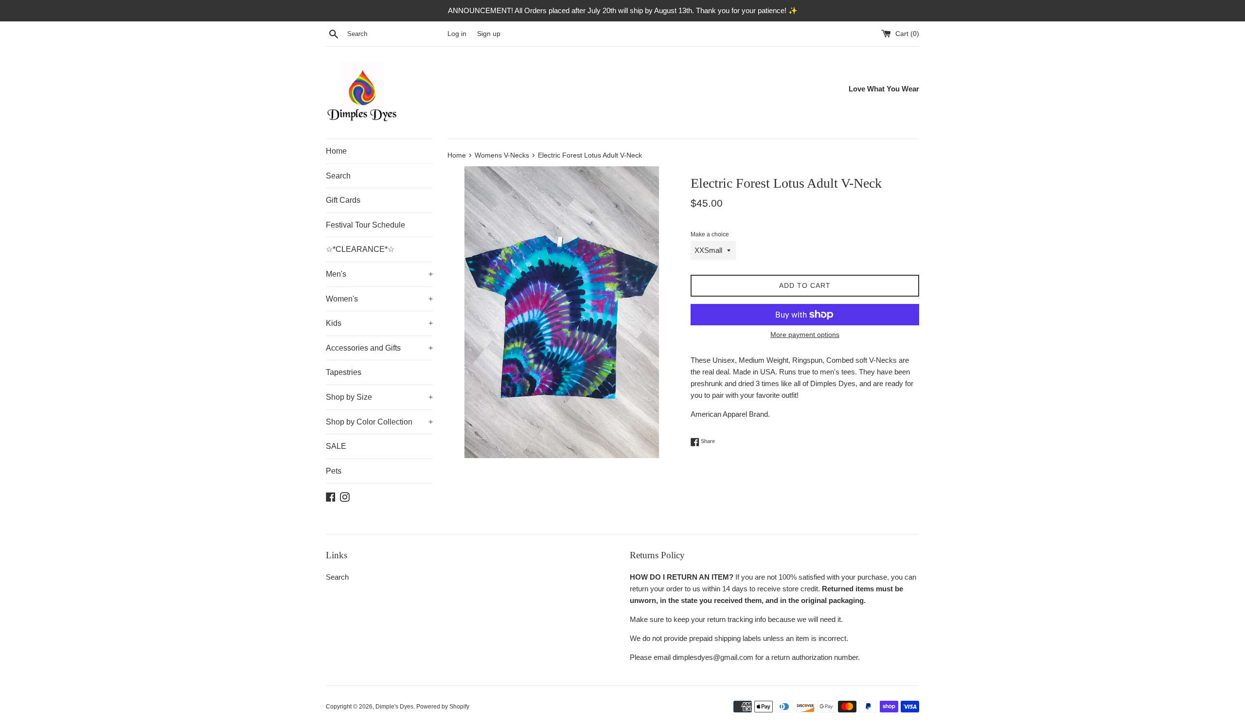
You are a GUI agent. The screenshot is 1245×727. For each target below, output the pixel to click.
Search (338, 176)
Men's (379, 274)
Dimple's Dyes (394, 706)
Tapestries (343, 372)
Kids (379, 323)
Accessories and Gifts (379, 348)
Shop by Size (379, 397)
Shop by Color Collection (379, 422)
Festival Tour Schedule (365, 225)
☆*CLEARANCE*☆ (360, 249)
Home (336, 151)
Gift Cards (343, 200)
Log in (456, 33)
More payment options (804, 334)
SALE (336, 446)
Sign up (488, 33)
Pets (333, 471)
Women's (379, 299)
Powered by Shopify (442, 706)
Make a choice (710, 234)
